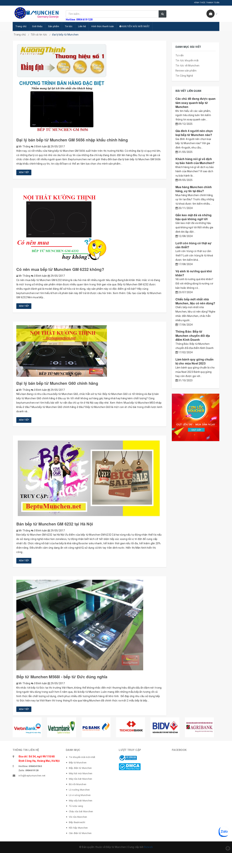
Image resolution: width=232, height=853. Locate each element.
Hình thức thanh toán (102, 26)
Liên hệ (82, 26)
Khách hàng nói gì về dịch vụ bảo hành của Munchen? (195, 161)
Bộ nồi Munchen (77, 784)
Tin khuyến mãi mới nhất (82, 757)
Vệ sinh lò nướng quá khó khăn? (193, 273)
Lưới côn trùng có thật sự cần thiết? (193, 245)
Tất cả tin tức (39, 34)
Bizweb (148, 847)
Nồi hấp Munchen (78, 827)
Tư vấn (179, 55)
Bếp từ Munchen (78, 762)
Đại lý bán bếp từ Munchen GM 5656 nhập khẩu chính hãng (72, 140)
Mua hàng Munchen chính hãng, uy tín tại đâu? (193, 189)
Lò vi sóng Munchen (80, 795)
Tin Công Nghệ (184, 75)
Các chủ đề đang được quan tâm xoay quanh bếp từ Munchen (195, 103)
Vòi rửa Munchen (78, 817)
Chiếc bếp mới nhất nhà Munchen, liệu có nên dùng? (195, 301)
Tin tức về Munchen (187, 65)
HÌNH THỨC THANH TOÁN (206, 2)
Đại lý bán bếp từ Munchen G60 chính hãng (57, 383)
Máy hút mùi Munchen (80, 773)
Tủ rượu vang (76, 806)
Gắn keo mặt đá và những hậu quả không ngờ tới (193, 217)
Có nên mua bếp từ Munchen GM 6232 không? (60, 269)
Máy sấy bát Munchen (80, 800)
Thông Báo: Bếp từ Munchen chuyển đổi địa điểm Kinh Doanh (192, 335)
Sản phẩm (53, 26)
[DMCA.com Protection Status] (130, 766)
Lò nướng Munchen (79, 789)
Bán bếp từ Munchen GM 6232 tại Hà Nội (54, 524)
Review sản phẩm (186, 70)
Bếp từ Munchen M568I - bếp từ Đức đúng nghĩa (61, 677)
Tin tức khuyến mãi (187, 60)
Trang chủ (20, 26)
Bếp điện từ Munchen (80, 768)
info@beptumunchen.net (31, 775)
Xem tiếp (24, 172)
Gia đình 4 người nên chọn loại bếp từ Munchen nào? (194, 133)
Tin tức (68, 26)
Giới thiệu (37, 26)
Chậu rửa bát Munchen (81, 811)
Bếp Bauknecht (77, 822)
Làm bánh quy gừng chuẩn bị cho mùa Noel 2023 (194, 361)
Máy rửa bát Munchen (80, 778)
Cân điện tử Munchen (80, 833)
